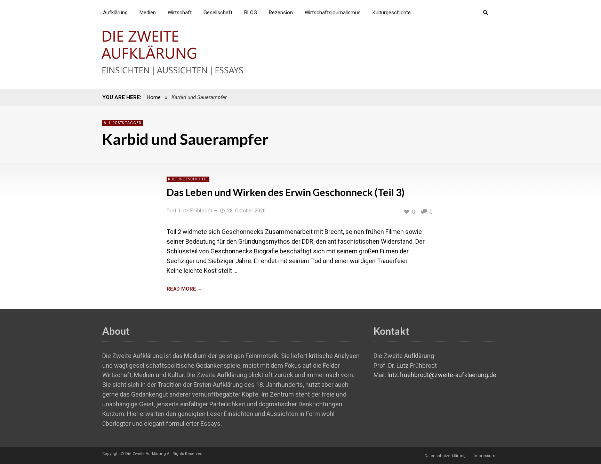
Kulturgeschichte (188, 179)
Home (153, 97)
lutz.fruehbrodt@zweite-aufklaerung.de (441, 374)
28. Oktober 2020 (246, 211)
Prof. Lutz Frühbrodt (189, 211)
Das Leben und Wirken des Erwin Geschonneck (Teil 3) (285, 192)
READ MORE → (184, 289)
